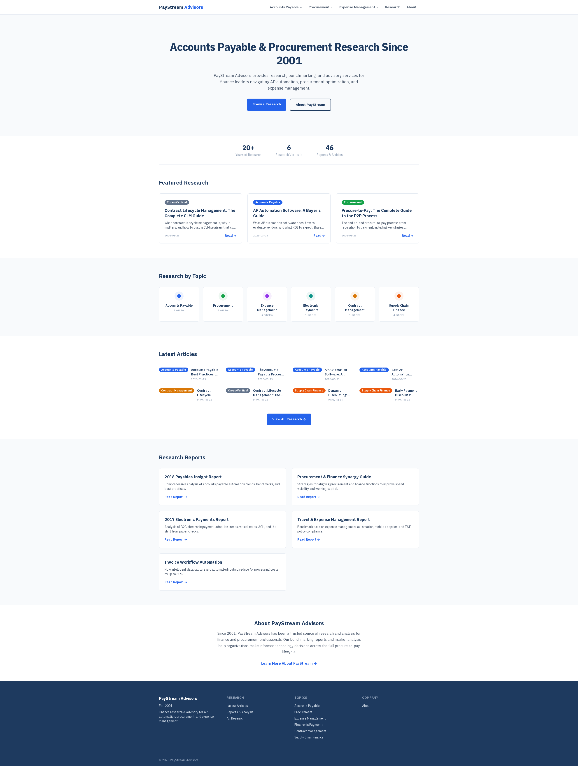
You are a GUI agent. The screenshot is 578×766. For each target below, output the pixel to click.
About (411, 7)
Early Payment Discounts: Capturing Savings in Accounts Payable (406, 393)
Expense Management (357, 7)
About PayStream (310, 104)
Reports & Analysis (240, 712)
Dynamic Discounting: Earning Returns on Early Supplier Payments (340, 393)
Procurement (319, 7)
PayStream (181, 7)
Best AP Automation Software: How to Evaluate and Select (405, 372)
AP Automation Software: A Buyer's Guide (336, 372)
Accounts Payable (284, 7)
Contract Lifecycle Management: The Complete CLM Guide (200, 213)
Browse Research (266, 104)
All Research (235, 718)
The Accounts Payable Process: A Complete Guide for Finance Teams (271, 372)
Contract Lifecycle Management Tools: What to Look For (208, 393)
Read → (230, 236)
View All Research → (289, 419)
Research (392, 7)
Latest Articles (237, 706)
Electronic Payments (308, 725)
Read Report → (176, 497)
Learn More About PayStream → (289, 663)
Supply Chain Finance (309, 737)
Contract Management (310, 731)
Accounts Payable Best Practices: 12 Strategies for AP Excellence (205, 372)
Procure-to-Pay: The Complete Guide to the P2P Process (377, 213)
